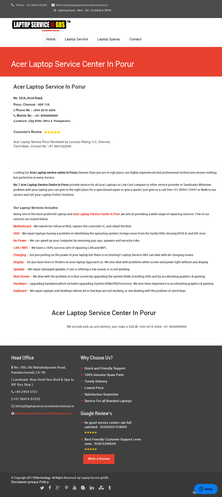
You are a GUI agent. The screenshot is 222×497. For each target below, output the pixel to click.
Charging (19, 255)
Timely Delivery (96, 381)
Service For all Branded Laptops (108, 401)
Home (50, 39)
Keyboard (19, 291)
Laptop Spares (108, 39)
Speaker (18, 269)
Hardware (20, 283)
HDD (16, 233)
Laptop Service (76, 39)
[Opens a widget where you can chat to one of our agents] (206, 489)
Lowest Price (94, 388)
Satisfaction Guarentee (101, 394)
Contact (135, 39)
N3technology (41, 477)
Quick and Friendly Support (105, 368)
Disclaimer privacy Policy (30, 482)
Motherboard (22, 226)
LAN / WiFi (20, 247)
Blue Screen (21, 276)
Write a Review (99, 459)
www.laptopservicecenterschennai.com (43, 413)
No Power (19, 240)
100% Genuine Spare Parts (104, 375)
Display (18, 262)
